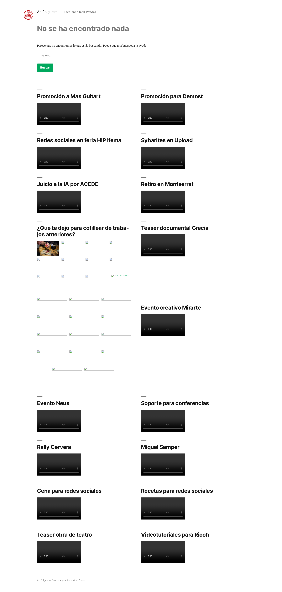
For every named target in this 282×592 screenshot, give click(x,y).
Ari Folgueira (47, 12)
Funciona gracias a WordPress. (68, 580)
